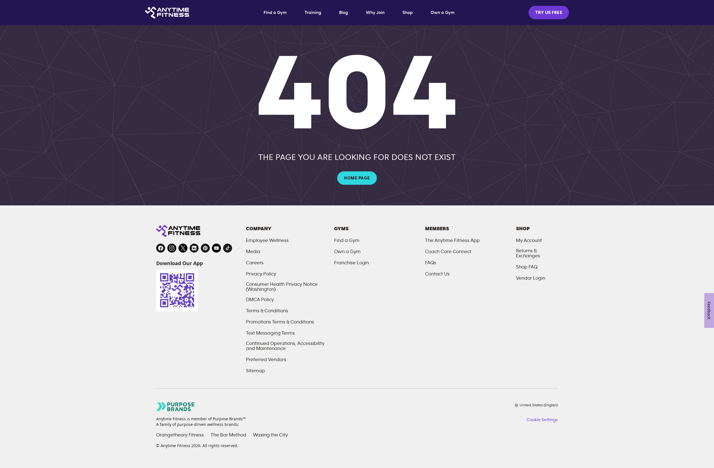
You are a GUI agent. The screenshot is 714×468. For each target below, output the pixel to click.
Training (313, 12)
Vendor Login (530, 278)
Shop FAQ (526, 267)
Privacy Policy (261, 274)
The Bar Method (228, 435)
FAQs (430, 262)
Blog (343, 12)
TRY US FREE (548, 12)
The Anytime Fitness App (452, 240)
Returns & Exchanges (528, 253)
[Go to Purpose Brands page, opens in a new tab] (175, 407)
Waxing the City (270, 435)
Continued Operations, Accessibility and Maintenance (285, 346)
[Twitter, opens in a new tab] (182, 248)
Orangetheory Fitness (180, 435)
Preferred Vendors (266, 359)
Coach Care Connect (448, 251)
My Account (529, 240)
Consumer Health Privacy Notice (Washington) (282, 287)
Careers (255, 262)
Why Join (375, 12)
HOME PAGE (357, 178)
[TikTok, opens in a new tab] (227, 248)
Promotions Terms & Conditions (280, 322)
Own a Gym (443, 12)
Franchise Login (351, 262)
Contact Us (437, 274)
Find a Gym (275, 12)
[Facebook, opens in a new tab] (160, 248)
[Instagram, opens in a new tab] (171, 248)
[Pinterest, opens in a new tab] (205, 248)
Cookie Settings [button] (542, 419)
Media (253, 251)
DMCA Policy (260, 299)
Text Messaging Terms (270, 333)
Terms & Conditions (267, 310)
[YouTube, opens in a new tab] (216, 248)
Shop (407, 12)
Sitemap (255, 370)
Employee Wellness (267, 240)
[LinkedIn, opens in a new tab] (194, 248)
